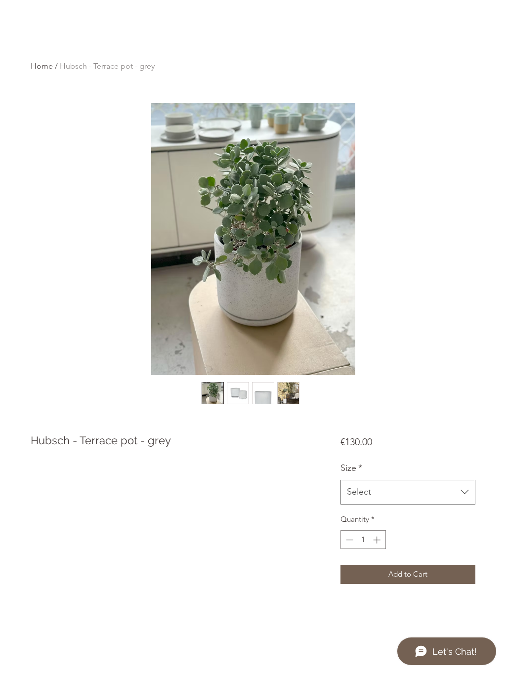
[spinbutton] (363, 540)
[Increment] (377, 540)
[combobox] (407, 492)
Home (42, 66)
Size (351, 468)
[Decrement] (348, 540)
